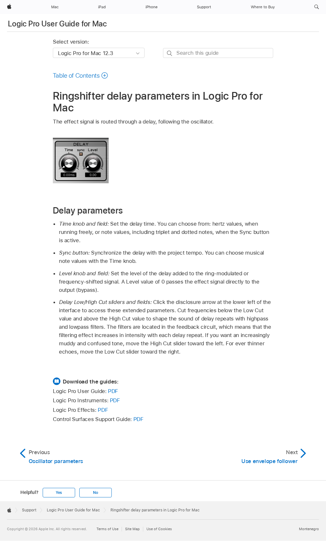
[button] (317, 7)
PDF (113, 391)
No (95, 492)
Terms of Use (107, 529)
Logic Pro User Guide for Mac (57, 23)
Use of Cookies (159, 529)
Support (29, 510)
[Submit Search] (170, 53)
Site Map (132, 529)
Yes (59, 492)
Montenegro (309, 529)
